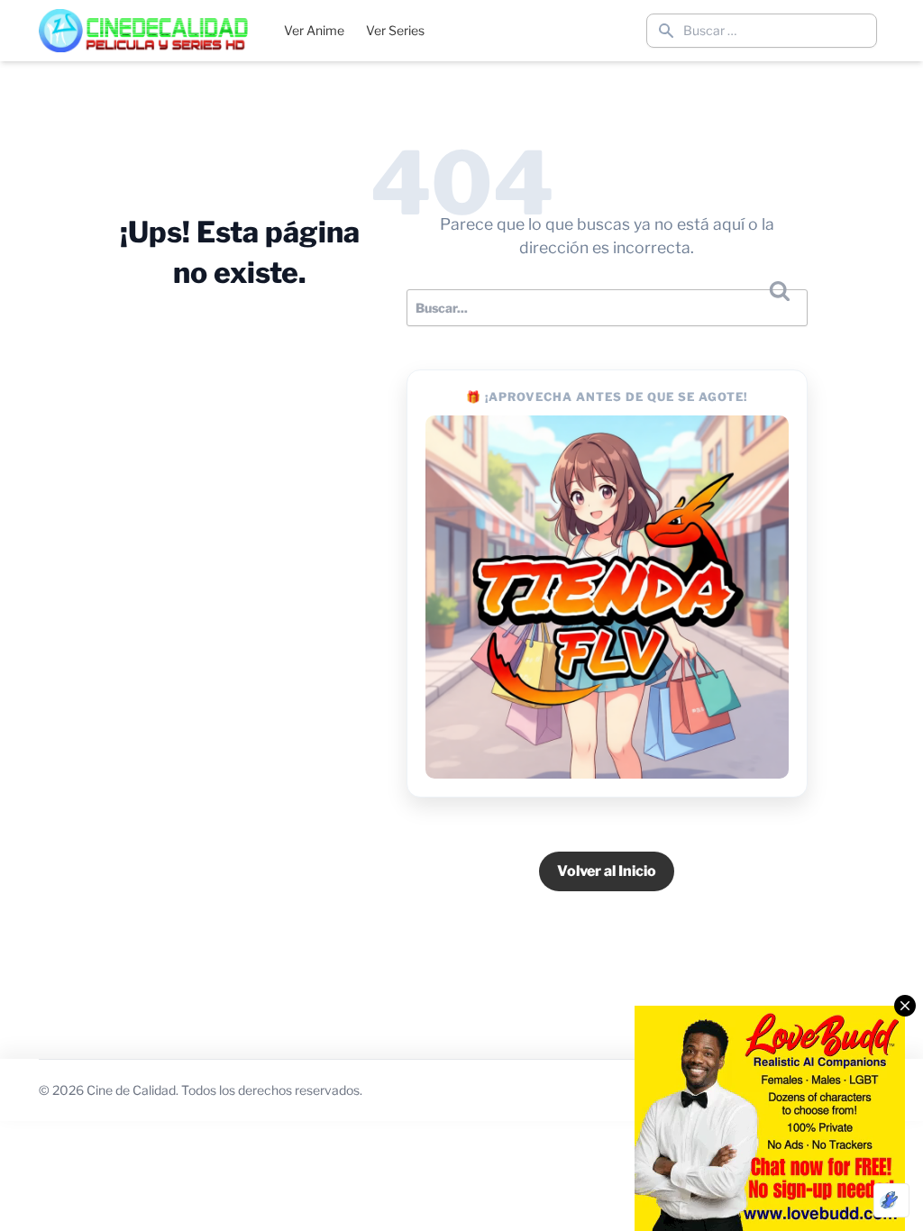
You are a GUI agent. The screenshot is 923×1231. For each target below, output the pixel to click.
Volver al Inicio (606, 871)
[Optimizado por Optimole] (891, 1200)
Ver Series (395, 30)
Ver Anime (314, 30)
